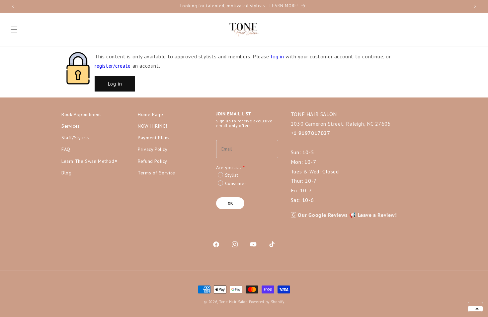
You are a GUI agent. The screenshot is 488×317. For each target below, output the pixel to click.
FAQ (65, 149)
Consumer (236, 183)
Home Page (150, 114)
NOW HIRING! (152, 126)
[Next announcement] (475, 6)
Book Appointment (81, 114)
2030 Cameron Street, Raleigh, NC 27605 (341, 123)
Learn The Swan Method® (89, 161)
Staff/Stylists (75, 138)
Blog (66, 173)
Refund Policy (152, 161)
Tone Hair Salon (233, 301)
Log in (115, 84)
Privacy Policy (152, 149)
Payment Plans (154, 138)
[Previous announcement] (13, 6)
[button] (14, 29)
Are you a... (230, 167)
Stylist (231, 175)
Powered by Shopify (267, 301)
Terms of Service (156, 173)
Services (70, 126)
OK (230, 203)
